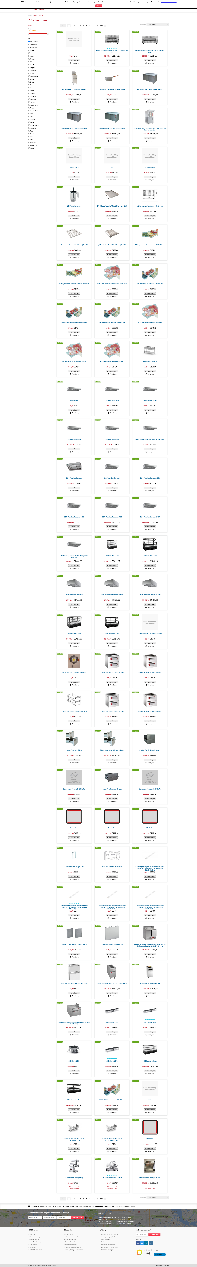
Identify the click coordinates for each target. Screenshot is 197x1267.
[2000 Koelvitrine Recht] (150, 1049)
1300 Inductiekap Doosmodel (74, 595)
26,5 (149, 1100)
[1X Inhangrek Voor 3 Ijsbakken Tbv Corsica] (150, 622)
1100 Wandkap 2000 (74, 439)
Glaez (32, 148)
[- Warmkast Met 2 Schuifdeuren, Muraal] (150, 78)
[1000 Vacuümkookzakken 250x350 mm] (74, 350)
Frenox (32, 59)
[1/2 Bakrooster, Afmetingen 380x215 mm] (150, 194)
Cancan (32, 119)
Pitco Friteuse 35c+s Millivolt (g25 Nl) (74, 89)
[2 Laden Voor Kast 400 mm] (74, 738)
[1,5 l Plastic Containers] (74, 194)
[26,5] (150, 1088)
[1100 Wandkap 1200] (112, 389)
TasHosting (166, 1265)
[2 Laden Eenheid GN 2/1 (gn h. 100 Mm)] (74, 700)
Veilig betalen (105, 1239)
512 (97, 26)
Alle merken (34, 42)
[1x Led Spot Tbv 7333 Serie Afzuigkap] (74, 661)
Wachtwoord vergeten (72, 1237)
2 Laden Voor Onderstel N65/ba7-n (150, 789)
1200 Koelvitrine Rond (150, 556)
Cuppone (33, 96)
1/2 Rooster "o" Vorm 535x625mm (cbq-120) (74, 245)
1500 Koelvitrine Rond (112, 633)
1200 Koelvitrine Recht (112, 556)
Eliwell (32, 62)
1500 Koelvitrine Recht (74, 633)
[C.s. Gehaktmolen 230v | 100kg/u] (74, 1166)
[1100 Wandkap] (74, 389)
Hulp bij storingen (70, 1239)
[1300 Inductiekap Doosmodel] (74, 583)
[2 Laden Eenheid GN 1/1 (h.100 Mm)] (112, 661)
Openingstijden (34, 1239)
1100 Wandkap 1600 (149, 400)
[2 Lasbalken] (74, 816)
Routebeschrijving (35, 1242)
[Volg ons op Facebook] (138, 1243)
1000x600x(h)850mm (150, 361)
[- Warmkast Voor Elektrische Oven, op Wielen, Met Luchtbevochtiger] (150, 117)
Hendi (32, 91)
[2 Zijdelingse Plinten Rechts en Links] (112, 933)
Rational (33, 142)
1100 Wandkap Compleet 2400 (150, 517)
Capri (32, 79)
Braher (32, 73)
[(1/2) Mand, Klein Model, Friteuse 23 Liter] (112, 78)
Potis (31, 114)
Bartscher (33, 99)
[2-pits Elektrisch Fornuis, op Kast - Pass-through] (112, 972)
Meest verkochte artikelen (109, 1234)
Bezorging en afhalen (108, 1244)
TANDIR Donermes (35, 1250)
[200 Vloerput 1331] (150, 1011)
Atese (32, 108)
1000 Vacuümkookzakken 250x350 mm (74, 361)
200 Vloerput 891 (112, 1061)
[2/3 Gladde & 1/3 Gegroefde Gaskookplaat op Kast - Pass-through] (74, 1011)
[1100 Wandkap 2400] (112, 428)
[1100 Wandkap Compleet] (74, 466)
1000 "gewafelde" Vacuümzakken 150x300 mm (150, 245)
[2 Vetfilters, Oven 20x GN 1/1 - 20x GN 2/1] (74, 933)
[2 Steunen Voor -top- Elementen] (112, 855)
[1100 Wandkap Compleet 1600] (74, 505)
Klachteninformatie (71, 1244)
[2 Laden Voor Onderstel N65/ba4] (150, 738)
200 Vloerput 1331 (150, 1022)
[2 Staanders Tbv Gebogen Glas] (74, 855)
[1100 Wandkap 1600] (150, 389)
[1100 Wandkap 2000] (74, 428)
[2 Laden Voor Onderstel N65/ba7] (112, 777)
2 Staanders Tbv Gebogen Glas (74, 867)
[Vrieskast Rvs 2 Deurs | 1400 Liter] (149, 1166)
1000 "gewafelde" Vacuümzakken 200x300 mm (74, 284)
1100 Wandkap (74, 400)
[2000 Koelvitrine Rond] (74, 1088)
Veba (31, 137)
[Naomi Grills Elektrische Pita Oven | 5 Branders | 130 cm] (150, 39)
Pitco (31, 139)
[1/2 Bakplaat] (112, 194)
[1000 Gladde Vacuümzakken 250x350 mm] (112, 311)
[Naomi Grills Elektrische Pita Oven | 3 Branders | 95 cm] (112, 39)
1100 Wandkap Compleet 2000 (112, 517)
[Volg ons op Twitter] (142, 1243)
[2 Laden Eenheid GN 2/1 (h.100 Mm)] (112, 700)
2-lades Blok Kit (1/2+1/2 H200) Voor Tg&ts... (74, 983)
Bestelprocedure (106, 1242)
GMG (32, 116)
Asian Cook (33, 145)
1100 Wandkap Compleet (74, 478)
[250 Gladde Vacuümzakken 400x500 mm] (112, 1088)
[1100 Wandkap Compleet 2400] (150, 505)
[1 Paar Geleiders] (150, 155)
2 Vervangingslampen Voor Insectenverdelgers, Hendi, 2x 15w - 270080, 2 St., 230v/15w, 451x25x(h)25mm (149, 868)
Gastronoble (34, 76)
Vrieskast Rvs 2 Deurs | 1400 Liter (149, 1177)
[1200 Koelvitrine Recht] (112, 544)
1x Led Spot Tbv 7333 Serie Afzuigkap (74, 672)
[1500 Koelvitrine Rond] (112, 622)
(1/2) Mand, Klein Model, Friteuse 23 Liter (112, 89)
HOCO (32, 50)
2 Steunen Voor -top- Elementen (112, 867)
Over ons (32, 1234)
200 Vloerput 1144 (112, 1022)
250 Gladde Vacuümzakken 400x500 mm (112, 1100)
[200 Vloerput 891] (112, 1049)
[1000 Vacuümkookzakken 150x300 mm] (150, 311)
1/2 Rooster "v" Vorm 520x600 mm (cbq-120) (112, 245)
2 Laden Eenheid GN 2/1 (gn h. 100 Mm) (74, 711)
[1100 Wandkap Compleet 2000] (112, 505)
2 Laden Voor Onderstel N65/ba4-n (74, 789)
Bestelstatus (69, 1234)
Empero (32, 67)
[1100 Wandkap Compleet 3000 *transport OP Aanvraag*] (74, 544)
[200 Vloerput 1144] (112, 1011)
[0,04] (112, 155)
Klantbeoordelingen (107, 1250)
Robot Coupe (34, 125)
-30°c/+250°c (74, 167)
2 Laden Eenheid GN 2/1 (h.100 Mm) (112, 711)
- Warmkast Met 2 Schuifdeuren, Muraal (149, 89)
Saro (31, 85)
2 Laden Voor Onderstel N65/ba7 (112, 789)
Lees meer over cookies (169, 2)
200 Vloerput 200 (74, 1061)
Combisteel (33, 44)
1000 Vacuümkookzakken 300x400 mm (112, 361)
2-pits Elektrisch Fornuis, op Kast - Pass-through (112, 983)
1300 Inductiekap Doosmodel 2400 (112, 595)
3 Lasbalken (149, 1139)
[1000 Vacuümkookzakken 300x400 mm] (112, 350)
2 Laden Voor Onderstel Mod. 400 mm (112, 750)
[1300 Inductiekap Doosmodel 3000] (150, 583)
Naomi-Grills (34, 105)
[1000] (150, 233)
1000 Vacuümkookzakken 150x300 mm (149, 322)
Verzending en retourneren (109, 1247)
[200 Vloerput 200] (74, 1049)
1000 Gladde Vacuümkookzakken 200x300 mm (112, 284)
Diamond (33, 88)
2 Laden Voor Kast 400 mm (74, 750)
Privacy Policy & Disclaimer (74, 1250)
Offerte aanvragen (35, 1237)
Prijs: (30, 29)
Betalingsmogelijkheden (108, 1237)
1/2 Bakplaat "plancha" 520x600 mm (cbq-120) (112, 206)
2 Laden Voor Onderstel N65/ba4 (149, 750)
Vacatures (32, 1247)
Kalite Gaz (33, 47)
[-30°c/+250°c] (74, 155)
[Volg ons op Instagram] (151, 1243)
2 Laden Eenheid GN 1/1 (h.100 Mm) (112, 672)
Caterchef (33, 70)
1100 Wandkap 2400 (112, 439)
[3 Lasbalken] (150, 1127)
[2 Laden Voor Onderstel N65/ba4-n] (74, 777)
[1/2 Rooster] (74, 233)
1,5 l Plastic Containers (74, 206)
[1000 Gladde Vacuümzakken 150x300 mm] (150, 272)
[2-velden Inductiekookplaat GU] (149, 972)
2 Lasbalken (74, 828)
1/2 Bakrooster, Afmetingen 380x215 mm (150, 206)
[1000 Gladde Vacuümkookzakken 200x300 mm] (112, 272)
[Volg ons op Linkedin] (146, 1243)
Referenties (33, 1244)
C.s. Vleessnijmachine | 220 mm (112, 1177)
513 (101, 26)
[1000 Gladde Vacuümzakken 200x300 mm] (74, 311)
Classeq (32, 93)
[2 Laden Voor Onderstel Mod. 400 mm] (112, 738)
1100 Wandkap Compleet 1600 (74, 517)
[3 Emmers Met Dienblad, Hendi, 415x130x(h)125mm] (74, 1127)
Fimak (32, 56)
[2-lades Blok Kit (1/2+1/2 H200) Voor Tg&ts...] (74, 972)
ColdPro (32, 134)
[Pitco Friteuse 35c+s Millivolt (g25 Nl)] (74, 78)
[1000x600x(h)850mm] (150, 350)
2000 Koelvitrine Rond (74, 1100)
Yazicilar (33, 102)
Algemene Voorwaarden (73, 1247)
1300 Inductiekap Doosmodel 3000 (150, 595)
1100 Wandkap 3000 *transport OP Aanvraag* (149, 439)
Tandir (32, 122)
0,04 (112, 167)
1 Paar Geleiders (150, 167)
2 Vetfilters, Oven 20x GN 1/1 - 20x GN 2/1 (74, 944)
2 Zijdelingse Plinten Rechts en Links (112, 944)
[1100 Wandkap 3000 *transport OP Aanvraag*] (150, 428)
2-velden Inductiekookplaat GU (150, 983)
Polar (32, 131)
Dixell (32, 65)
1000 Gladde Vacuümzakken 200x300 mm (74, 322)
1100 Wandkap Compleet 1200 (150, 478)
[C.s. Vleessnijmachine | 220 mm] (112, 1166)
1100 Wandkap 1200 (112, 400)
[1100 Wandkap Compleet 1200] (150, 466)
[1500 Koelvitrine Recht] (74, 622)
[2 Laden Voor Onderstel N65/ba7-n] (150, 777)
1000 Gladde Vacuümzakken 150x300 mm (150, 284)
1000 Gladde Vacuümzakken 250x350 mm (112, 322)
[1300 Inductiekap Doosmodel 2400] (112, 583)
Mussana (33, 128)
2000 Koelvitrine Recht (150, 1061)
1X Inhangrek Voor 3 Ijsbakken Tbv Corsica (150, 633)
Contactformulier (70, 1242)
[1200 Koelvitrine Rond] (150, 544)
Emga (32, 82)
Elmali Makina (34, 111)
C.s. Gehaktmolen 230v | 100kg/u (74, 1177)
